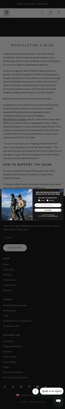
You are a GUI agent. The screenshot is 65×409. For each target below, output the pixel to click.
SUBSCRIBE (47, 210)
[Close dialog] (61, 190)
